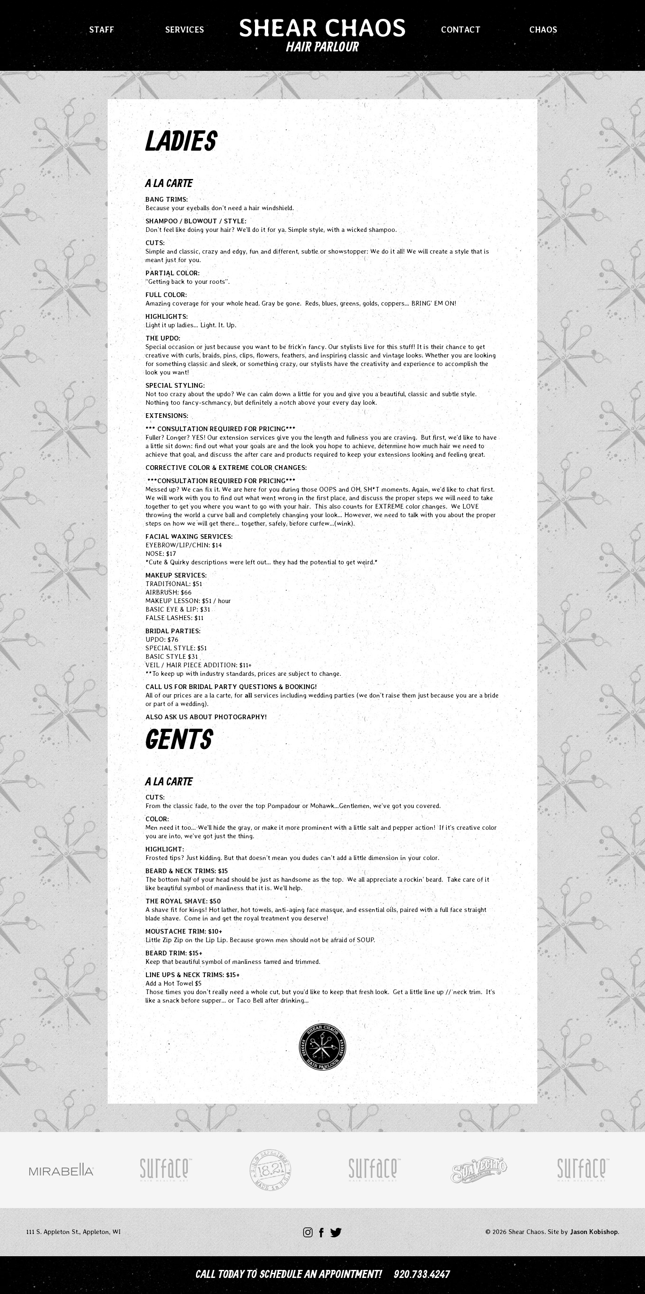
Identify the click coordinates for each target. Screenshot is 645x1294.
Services (184, 29)
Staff (101, 29)
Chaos (543, 29)
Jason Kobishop (594, 1231)
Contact (461, 29)
